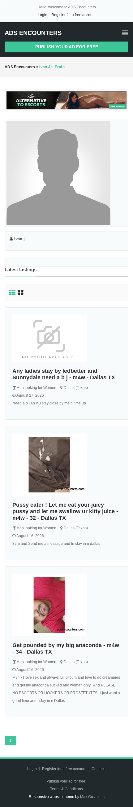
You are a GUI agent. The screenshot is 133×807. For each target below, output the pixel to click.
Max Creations (92, 797)
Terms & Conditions (66, 789)
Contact (98, 769)
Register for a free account (73, 15)
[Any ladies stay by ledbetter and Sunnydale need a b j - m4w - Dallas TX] (66, 338)
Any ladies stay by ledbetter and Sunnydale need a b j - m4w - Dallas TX (63, 374)
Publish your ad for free (66, 46)
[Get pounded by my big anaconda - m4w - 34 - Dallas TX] (66, 605)
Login (42, 15)
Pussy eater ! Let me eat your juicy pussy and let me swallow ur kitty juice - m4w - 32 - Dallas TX (65, 511)
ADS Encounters (33, 32)
